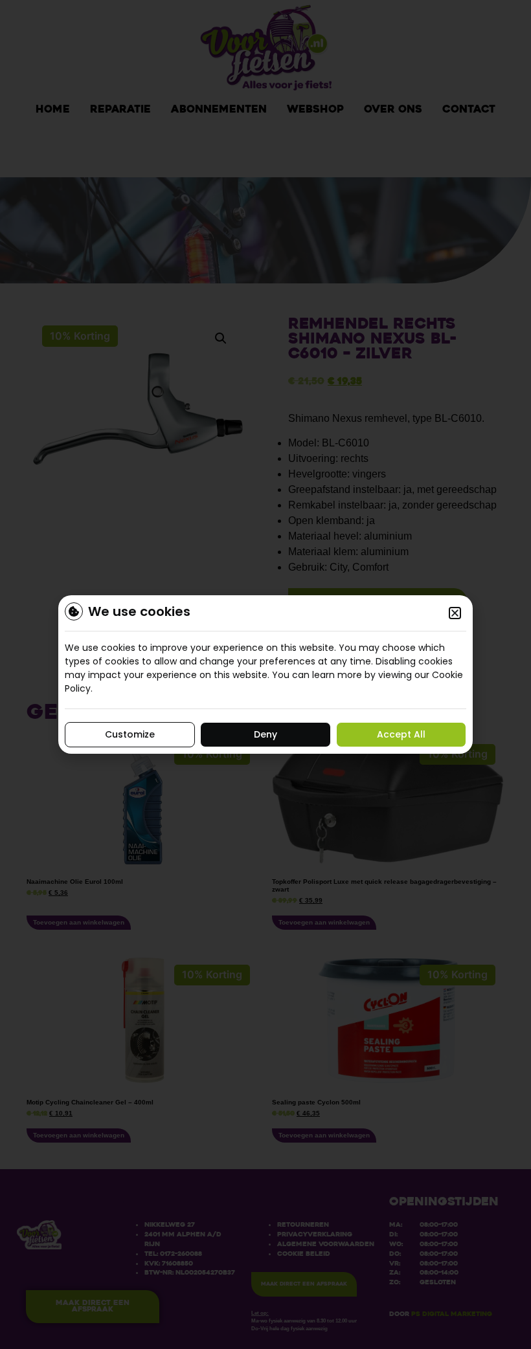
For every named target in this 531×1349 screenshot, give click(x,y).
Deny (265, 734)
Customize (130, 734)
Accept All (401, 734)
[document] (265, 674)
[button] (455, 613)
